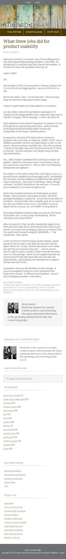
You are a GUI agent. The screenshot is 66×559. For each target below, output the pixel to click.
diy (4, 414)
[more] (23, 360)
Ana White (9, 503)
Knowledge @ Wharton (15, 475)
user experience (47, 290)
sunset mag (9, 482)
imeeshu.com (33, 14)
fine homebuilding (12, 471)
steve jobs (29, 290)
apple (18, 285)
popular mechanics (13, 478)
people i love (9, 433)
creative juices (33, 32)
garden (6, 422)
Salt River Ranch (11, 537)
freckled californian (13, 518)
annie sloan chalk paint (14, 399)
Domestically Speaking (15, 511)
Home (28, 3)
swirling (18, 282)
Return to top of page (33, 550)
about (37, 3)
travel (6, 449)
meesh (16, 52)
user (37, 290)
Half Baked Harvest (13, 526)
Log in (62, 553)
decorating (8, 410)
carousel (7, 403)
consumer (26, 285)
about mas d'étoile (11, 395)
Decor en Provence (13, 507)
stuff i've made (10, 441)
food (5, 418)
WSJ (6, 486)
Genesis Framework (42, 553)
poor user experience (29, 288)
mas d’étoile (14, 32)
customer (36, 285)
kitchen (6, 426)
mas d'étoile (9, 429)
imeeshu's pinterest (13, 530)
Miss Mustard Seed (13, 534)
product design (47, 288)
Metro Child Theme (23, 553)
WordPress (55, 553)
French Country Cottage (15, 522)
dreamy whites (11, 515)
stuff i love (52, 32)
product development (13, 290)
